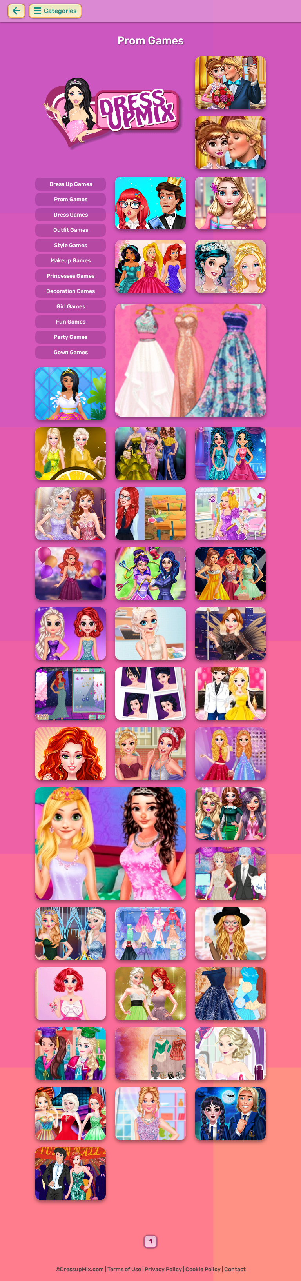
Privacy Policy (163, 1269)
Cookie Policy (203, 1269)
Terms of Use (124, 1269)
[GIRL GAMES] (110, 112)
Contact (235, 1269)
